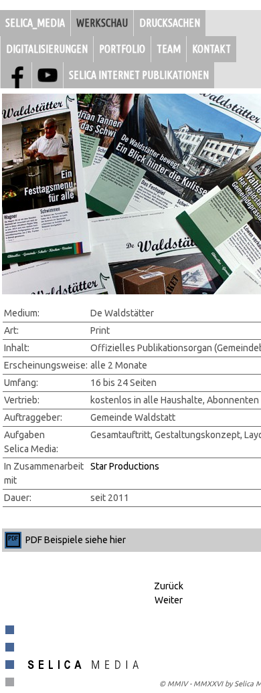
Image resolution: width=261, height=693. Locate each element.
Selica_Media (35, 23)
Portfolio (122, 49)
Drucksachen (169, 23)
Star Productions (124, 466)
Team (169, 49)
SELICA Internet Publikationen (139, 75)
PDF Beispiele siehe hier (75, 539)
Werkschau (102, 23)
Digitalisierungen (47, 49)
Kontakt (211, 49)
